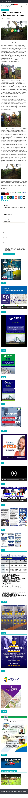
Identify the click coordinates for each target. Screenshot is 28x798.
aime (3, 18)
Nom (4, 232)
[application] (14, 297)
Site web (5, 243)
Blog (6, 1)
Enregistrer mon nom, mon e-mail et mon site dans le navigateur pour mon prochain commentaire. (14, 249)
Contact (9, 1)
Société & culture (5, 10)
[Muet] (23, 307)
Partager (5, 200)
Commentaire (6, 221)
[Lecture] (2, 307)
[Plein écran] (25, 307)
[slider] (13, 307)
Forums (2, 1)
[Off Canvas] (2, 4)
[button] (14, 297)
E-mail (5, 237)
